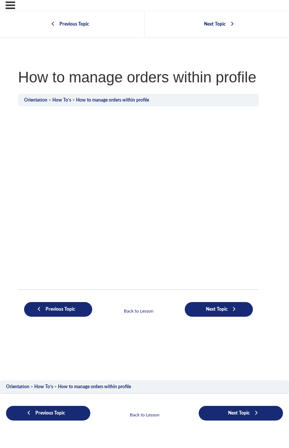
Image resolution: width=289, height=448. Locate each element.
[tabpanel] (138, 219)
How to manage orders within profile (112, 100)
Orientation (35, 100)
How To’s (61, 100)
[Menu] (10, 5)
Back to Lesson (139, 311)
